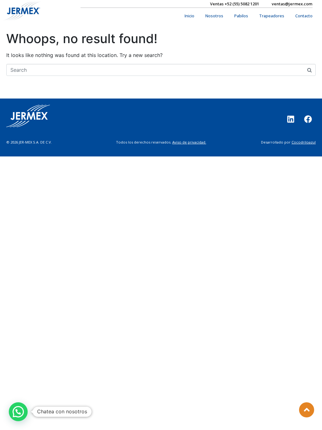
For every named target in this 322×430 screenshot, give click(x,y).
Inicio (189, 16)
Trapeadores (271, 16)
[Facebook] (308, 119)
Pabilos (241, 16)
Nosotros (214, 16)
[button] (18, 411)
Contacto (304, 16)
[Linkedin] (290, 119)
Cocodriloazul (303, 142)
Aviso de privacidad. (189, 142)
